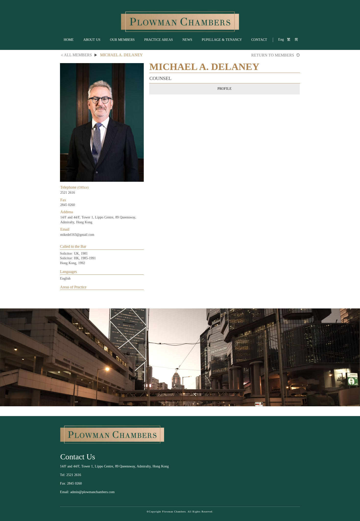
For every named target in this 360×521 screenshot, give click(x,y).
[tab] (224, 88)
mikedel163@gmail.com (77, 235)
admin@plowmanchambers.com (92, 492)
